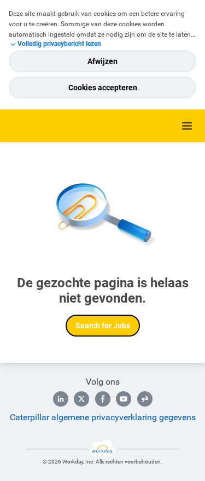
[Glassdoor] (145, 399)
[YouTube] (123, 399)
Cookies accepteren (102, 87)
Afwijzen (102, 61)
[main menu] (187, 125)
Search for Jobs (102, 325)
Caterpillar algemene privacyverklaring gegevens (103, 417)
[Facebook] (102, 399)
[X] (81, 399)
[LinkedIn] (60, 399)
